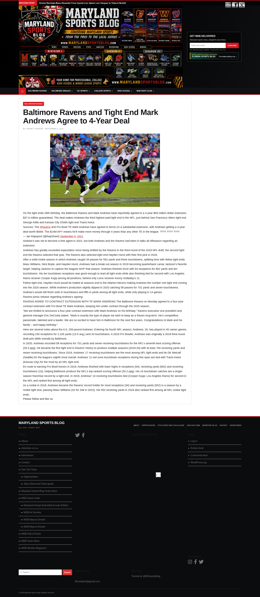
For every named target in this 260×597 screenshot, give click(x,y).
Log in (194, 441)
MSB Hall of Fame (31, 533)
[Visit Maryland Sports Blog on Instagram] (190, 562)
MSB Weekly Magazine (33, 548)
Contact (224, 425)
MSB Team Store (30, 541)
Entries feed (197, 448)
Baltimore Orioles (61, 91)
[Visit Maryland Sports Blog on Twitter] (77, 436)
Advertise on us (209, 425)
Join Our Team (193, 425)
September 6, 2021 (71, 236)
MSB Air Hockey (32, 512)
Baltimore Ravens (37, 91)
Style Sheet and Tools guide (171, 425)
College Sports (102, 91)
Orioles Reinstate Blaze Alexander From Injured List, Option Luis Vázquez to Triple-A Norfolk (82, 3)
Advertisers (235, 425)
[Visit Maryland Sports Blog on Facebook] (83, 436)
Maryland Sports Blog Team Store (39, 491)
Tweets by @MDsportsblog (146, 576)
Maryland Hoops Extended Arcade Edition (46, 505)
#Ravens (45, 227)
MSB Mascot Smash (34, 519)
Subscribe (232, 45)
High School (123, 91)
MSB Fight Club (144, 91)
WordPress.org (199, 462)
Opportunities (148, 425)
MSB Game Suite (30, 498)
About (136, 425)
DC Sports (82, 91)
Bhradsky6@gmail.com (87, 581)
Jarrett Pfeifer (34, 129)
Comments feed (199, 455)
